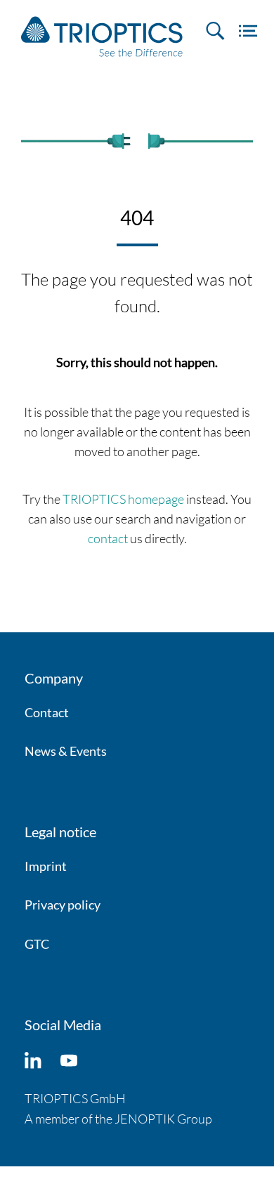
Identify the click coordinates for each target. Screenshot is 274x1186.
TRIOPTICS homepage (123, 499)
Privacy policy (62, 904)
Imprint (46, 866)
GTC (37, 944)
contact (108, 538)
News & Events (66, 751)
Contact (47, 712)
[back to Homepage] (102, 36)
